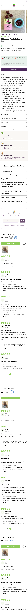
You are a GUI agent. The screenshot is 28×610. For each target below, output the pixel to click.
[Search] (23, 5)
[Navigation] (1, 5)
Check (22, 220)
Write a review (11, 243)
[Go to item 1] (5, 249)
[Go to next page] (20, 374)
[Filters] (22, 243)
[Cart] (26, 5)
